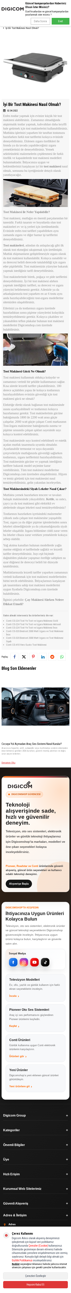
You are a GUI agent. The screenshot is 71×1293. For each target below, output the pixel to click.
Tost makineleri (13, 245)
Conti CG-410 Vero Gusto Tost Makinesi (26, 644)
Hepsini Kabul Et (35, 1284)
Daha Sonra (40, 21)
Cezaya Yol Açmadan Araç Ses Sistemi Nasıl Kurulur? (32, 744)
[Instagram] (24, 962)
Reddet (16, 1264)
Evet (60, 21)
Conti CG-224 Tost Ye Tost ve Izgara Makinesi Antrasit (33, 624)
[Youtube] (34, 962)
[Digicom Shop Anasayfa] (20, 784)
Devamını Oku (8, 762)
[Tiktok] (45, 962)
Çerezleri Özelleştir (35, 1275)
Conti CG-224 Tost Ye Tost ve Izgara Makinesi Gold (32, 620)
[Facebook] (13, 962)
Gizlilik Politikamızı (22, 1260)
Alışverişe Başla (19, 883)
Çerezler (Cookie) (38, 1245)
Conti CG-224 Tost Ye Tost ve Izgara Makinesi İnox (31, 627)
